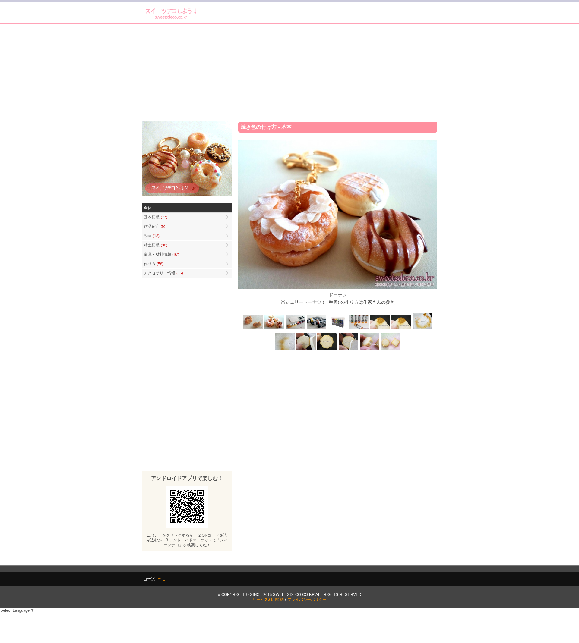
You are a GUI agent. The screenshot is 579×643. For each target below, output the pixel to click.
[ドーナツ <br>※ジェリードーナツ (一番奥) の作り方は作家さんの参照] (274, 328)
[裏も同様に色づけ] (327, 349)
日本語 (149, 579)
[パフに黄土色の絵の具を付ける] (401, 328)
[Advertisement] (289, 72)
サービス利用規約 (268, 599)
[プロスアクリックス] (337, 328)
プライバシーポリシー (307, 599)
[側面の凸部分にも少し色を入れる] (369, 349)
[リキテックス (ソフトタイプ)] (358, 328)
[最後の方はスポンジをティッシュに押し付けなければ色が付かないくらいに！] (285, 349)
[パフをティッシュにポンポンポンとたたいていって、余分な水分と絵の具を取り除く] (422, 328)
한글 (162, 579)
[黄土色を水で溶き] (380, 328)
